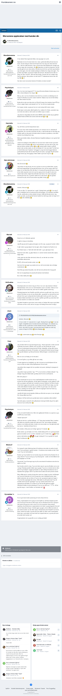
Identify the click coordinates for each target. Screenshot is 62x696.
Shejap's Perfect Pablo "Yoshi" (14, 638)
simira (9, 648)
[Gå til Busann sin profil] (4, 629)
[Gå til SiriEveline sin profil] (9, 288)
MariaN (9, 234)
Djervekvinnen (9, 160)
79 (10, 508)
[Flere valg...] (57, 55)
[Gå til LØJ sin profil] (4, 674)
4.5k (10, 101)
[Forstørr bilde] (37, 67)
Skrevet (16, 630)
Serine (9, 664)
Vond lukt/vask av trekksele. (43, 644)
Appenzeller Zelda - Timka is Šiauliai (45, 634)
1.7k (10, 248)
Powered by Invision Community (31, 693)
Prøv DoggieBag (50, 688)
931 (10, 355)
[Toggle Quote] (19, 315)
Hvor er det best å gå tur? (12, 646)
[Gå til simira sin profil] (4, 647)
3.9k (10, 458)
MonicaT (9, 445)
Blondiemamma (13, 40)
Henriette (9, 123)
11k (10, 174)
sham (9, 311)
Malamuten (39, 635)
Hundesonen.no (8, 2)
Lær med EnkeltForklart (31, 690)
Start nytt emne (55, 48)
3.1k (10, 69)
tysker (38, 646)
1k (10, 325)
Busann (9, 630)
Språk (7, 688)
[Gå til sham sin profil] (9, 316)
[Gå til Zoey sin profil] (9, 346)
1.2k (10, 137)
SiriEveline (9, 282)
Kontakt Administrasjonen (18, 688)
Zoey (9, 341)
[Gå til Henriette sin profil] (9, 128)
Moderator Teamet (40, 688)
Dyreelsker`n (9, 494)
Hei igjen (38, 639)
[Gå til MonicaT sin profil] (9, 450)
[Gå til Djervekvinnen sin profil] (9, 165)
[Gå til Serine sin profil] (4, 663)
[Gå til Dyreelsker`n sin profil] (9, 500)
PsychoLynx (9, 87)
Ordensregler (29, 688)
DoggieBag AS (31, 692)
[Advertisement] (31, 16)
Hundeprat (19, 42)
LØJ (9, 675)
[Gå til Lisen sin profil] (34, 650)
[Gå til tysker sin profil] (34, 645)
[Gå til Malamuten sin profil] (34, 635)
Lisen (37, 651)
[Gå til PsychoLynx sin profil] (9, 93)
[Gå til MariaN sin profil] (9, 240)
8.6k (10, 296)
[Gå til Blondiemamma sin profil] (4, 41)
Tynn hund (39, 649)
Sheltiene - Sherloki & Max (13, 629)
